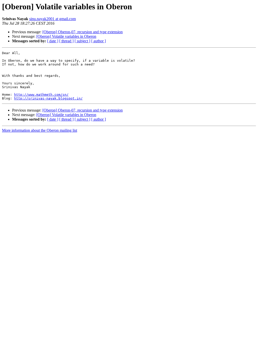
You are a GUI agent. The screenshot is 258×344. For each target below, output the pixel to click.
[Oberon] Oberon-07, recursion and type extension (82, 32)
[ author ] (98, 41)
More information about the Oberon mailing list (39, 130)
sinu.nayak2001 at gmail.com (52, 19)
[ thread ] (66, 41)
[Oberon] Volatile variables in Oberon (66, 36)
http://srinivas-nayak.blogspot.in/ (48, 98)
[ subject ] (82, 41)
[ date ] (52, 41)
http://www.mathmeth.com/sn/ (41, 94)
